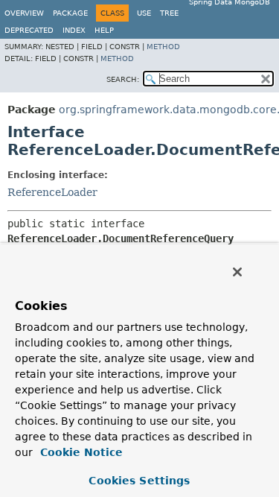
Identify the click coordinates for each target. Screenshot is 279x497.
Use (144, 13)
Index (74, 30)
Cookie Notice (79, 452)
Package (70, 13)
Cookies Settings (139, 481)
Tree (169, 13)
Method (163, 46)
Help (104, 30)
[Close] (237, 272)
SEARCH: (122, 79)
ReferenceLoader (52, 192)
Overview (24, 13)
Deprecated (29, 30)
